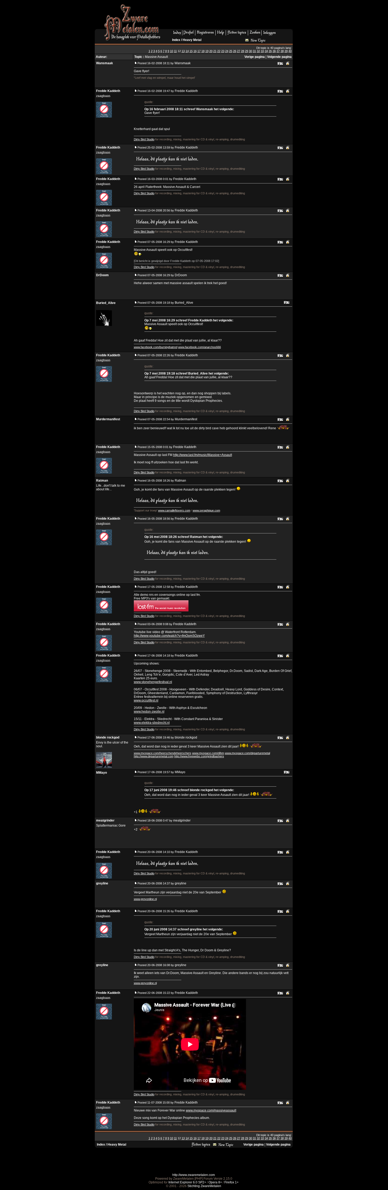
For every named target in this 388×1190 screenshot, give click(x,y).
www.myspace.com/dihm (208, 753)
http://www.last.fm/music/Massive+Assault (202, 455)
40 (290, 51)
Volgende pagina (279, 57)
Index (176, 40)
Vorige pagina (254, 57)
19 (207, 51)
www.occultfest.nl (146, 700)
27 (238, 51)
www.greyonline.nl (145, 899)
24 (226, 51)
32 (258, 51)
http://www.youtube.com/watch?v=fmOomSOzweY (169, 636)
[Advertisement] (228, 16)
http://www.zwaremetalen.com (193, 1175)
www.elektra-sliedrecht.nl (152, 723)
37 (278, 51)
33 (262, 51)
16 (195, 51)
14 (187, 51)
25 (230, 51)
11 (175, 51)
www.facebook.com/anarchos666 (199, 347)
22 (218, 51)
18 (203, 51)
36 (274, 51)
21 (214, 51)
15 (191, 51)
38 (282, 51)
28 (242, 51)
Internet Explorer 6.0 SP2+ (187, 1182)
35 (270, 51)
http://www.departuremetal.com (153, 756)
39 (286, 51)
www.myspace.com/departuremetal (247, 753)
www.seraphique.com (206, 510)
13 (183, 51)
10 (171, 51)
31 (254, 51)
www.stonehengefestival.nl (153, 682)
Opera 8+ (215, 1182)
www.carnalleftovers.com (174, 510)
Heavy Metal (192, 40)
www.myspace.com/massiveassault (211, 1110)
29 (246, 51)
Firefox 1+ (231, 1182)
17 (199, 51)
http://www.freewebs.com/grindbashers (199, 756)
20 (210, 51)
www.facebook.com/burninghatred (155, 347)
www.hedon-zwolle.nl (149, 711)
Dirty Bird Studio (144, 139)
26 (234, 51)
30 (250, 51)
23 (222, 51)
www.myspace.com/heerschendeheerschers (162, 753)
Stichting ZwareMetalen (204, 1186)
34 (266, 51)
